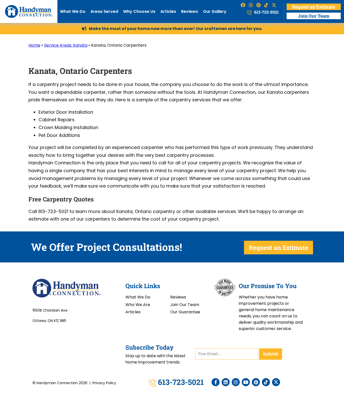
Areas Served (104, 11)
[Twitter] (276, 382)
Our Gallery (214, 11)
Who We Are (137, 305)
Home (34, 45)
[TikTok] (266, 382)
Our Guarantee (185, 312)
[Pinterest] (256, 382)
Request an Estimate (313, 7)
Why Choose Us (139, 11)
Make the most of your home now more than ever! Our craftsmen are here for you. (175, 29)
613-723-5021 (266, 12)
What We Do (72, 11)
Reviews (189, 11)
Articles (168, 11)
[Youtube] (246, 382)
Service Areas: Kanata (65, 45)
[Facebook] (216, 382)
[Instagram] (236, 382)
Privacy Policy (104, 382)
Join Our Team (313, 16)
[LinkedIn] (226, 382)
